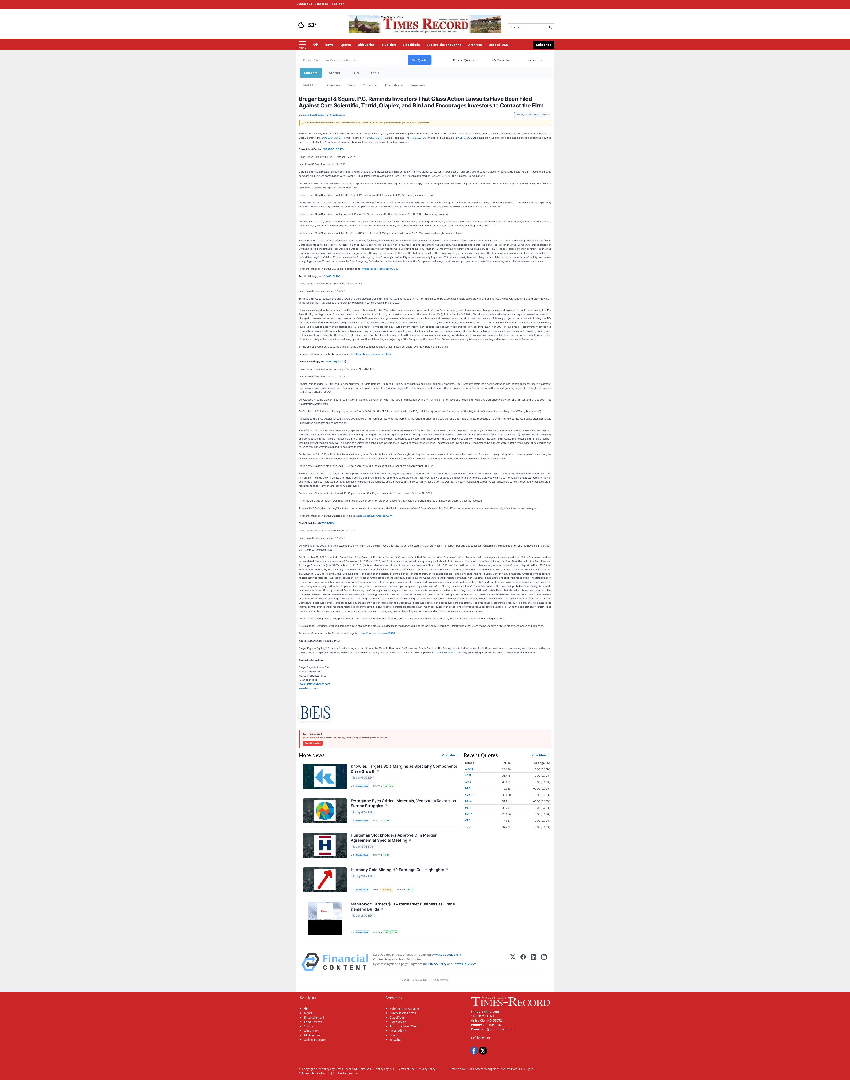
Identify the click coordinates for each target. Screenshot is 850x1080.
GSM (386, 820)
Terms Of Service (464, 964)
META (468, 801)
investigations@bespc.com (314, 683)
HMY (410, 889)
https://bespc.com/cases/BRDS (377, 633)
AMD (468, 782)
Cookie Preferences (345, 1073)
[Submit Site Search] (550, 27)
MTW (394, 932)
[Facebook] (523, 962)
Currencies (370, 85)
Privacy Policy (437, 964)
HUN (386, 855)
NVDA (468, 814)
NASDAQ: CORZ (332, 137)
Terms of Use (406, 1069)
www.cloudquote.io (448, 955)
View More (449, 755)
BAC (467, 788)
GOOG (469, 795)
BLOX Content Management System (488, 1069)
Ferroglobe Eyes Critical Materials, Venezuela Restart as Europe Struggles (403, 803)
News (352, 85)
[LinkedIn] (533, 962)
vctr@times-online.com (497, 1029)
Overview (333, 85)
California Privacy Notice (314, 1073)
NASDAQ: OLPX (420, 137)
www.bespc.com (308, 688)
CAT (386, 932)
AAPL (468, 775)
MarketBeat (362, 786)
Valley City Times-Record (337, 1069)
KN (391, 786)
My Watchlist (501, 60)
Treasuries (417, 85)
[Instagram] (544, 962)
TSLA (468, 827)
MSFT (468, 808)
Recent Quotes (463, 60)
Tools (374, 73)
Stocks (334, 73)
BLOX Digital (526, 1069)
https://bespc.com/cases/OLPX (374, 515)
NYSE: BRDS (463, 137)
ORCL (468, 820)
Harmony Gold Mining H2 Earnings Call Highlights (399, 869)
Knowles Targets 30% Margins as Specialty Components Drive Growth (404, 769)
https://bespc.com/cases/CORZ (380, 268)
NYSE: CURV (375, 137)
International (394, 85)
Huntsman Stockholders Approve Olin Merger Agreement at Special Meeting (394, 838)
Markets (311, 73)
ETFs (355, 73)
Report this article (313, 743)
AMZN (469, 769)
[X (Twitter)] (512, 962)
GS (385, 786)
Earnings (387, 889)
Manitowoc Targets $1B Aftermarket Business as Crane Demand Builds (403, 906)
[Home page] (425, 23)
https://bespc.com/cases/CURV (373, 354)
